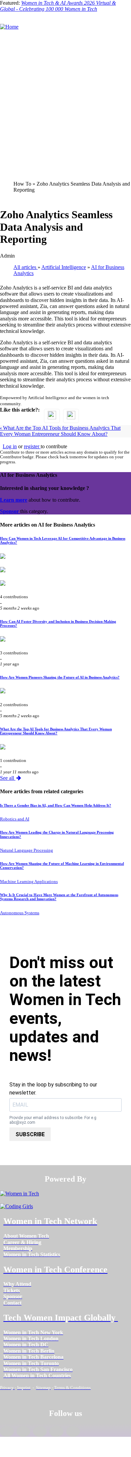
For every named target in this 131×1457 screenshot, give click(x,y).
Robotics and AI (14, 819)
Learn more (13, 500)
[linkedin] (23, 1431)
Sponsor (10, 511)
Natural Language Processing (26, 850)
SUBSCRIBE (30, 1134)
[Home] (9, 27)
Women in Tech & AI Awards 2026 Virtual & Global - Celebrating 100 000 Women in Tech (58, 6)
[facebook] (7, 1431)
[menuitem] (26, 1236)
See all (7, 778)
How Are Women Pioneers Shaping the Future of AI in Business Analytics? (60, 677)
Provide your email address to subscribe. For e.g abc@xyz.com (52, 1120)
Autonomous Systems (19, 913)
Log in (10, 446)
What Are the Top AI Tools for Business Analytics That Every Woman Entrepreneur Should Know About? (60, 431)
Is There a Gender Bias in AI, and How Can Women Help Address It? (55, 805)
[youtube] (73, 1431)
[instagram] (40, 1431)
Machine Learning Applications (29, 881)
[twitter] (56, 1431)
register (32, 446)
